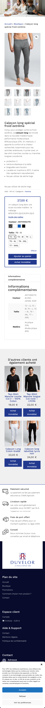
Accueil (8, 24)
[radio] (10, 226)
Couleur (12, 222)
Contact (5, 598)
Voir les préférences (22, 703)
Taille (11, 232)
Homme (28, 191)
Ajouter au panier (22, 256)
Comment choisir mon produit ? (16, 594)
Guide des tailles (15, 217)
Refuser (22, 696)
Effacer (34, 251)
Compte (5, 617)
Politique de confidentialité (14, 641)
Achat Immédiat (22, 262)
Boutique (18, 24)
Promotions (7, 590)
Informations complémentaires (16, 278)
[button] (41, 664)
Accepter (22, 690)
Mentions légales (10, 637)
